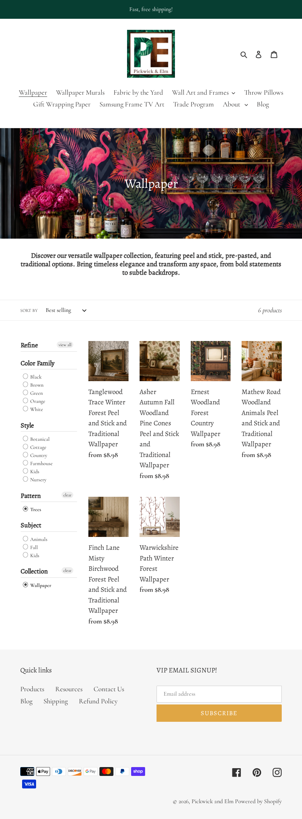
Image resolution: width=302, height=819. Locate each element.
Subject (31, 525)
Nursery (37, 480)
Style (27, 425)
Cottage (37, 447)
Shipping (55, 701)
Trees (35, 509)
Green (36, 393)
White (36, 410)
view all (65, 344)
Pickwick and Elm (212, 801)
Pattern (31, 495)
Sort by (29, 310)
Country (38, 455)
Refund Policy (98, 701)
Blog (26, 701)
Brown (36, 385)
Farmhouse (41, 463)
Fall (33, 547)
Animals (38, 539)
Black (35, 377)
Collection (34, 571)
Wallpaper (40, 585)
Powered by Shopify (258, 801)
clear (67, 495)
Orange (37, 401)
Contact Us (109, 689)
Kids (34, 471)
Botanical (39, 439)
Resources (68, 689)
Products (32, 689)
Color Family (38, 363)
